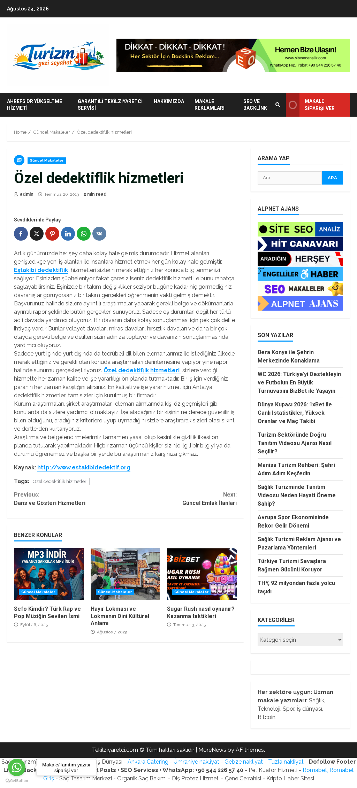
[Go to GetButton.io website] (17, 781)
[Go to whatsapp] (16, 767)
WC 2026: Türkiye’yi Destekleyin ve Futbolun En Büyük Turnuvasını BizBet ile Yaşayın (299, 382)
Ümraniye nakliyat (196, 761)
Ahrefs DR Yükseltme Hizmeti (34, 105)
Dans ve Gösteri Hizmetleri (49, 498)
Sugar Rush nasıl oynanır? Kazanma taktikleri (202, 574)
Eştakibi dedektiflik (41, 270)
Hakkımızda (169, 101)
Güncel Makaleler (47, 160)
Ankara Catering (148, 761)
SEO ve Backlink (255, 105)
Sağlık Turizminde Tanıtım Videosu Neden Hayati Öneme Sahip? (297, 495)
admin (26, 194)
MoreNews (212, 750)
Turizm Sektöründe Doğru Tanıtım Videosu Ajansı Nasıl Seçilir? (295, 443)
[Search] (277, 104)
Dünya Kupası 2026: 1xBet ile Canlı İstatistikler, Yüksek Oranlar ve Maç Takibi (295, 412)
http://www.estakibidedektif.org (83, 467)
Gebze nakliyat (244, 761)
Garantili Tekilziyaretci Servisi (110, 105)
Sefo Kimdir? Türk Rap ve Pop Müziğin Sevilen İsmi (49, 574)
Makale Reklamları (210, 105)
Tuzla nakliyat (286, 761)
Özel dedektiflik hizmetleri (142, 370)
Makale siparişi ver (320, 104)
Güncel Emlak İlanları (209, 498)
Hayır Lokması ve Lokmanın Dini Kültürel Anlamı (125, 574)
